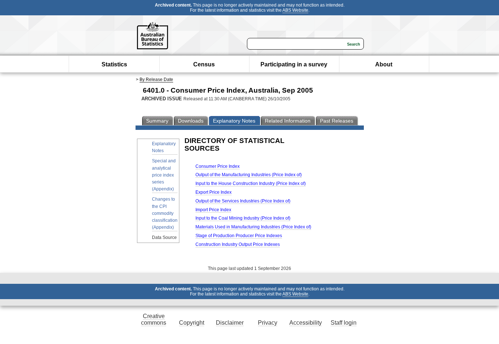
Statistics (114, 64)
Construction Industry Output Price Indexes (237, 244)
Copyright (191, 323)
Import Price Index (213, 209)
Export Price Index (213, 192)
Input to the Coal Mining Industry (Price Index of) (242, 218)
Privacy (267, 323)
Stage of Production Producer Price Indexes (238, 235)
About (383, 64)
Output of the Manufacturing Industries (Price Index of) (248, 174)
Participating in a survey (293, 64)
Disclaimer (230, 323)
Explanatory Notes (164, 147)
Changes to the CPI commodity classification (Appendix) (165, 213)
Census (204, 64)
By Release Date (156, 79)
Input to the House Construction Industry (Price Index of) (250, 183)
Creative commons (153, 319)
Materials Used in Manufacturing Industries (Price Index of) (253, 226)
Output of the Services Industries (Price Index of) (242, 201)
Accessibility (305, 323)
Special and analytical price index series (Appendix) (164, 175)
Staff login (344, 323)
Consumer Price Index (217, 166)
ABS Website (295, 10)
